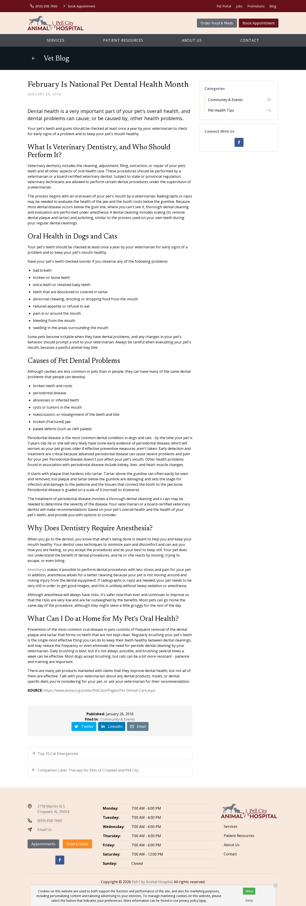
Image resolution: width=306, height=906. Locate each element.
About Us (192, 40)
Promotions (256, 6)
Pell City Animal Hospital (152, 881)
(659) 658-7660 (49, 820)
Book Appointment (259, 23)
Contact (249, 40)
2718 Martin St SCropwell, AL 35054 (53, 809)
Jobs (239, 6)
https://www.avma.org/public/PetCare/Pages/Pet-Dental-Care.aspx (99, 690)
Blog (272, 6)
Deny (249, 900)
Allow (249, 891)
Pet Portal (224, 6)
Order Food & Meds (217, 23)
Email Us (44, 829)
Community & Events (117, 719)
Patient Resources (123, 40)
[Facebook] (239, 142)
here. (203, 900)
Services (56, 40)
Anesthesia (37, 569)
